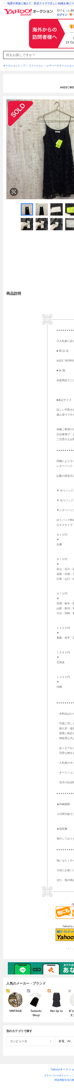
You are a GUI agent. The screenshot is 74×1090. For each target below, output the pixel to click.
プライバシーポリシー (56, 1075)
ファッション (36, 65)
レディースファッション (60, 65)
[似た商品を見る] (14, 192)
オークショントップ (14, 65)
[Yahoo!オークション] (29, 10)
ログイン (62, 14)
